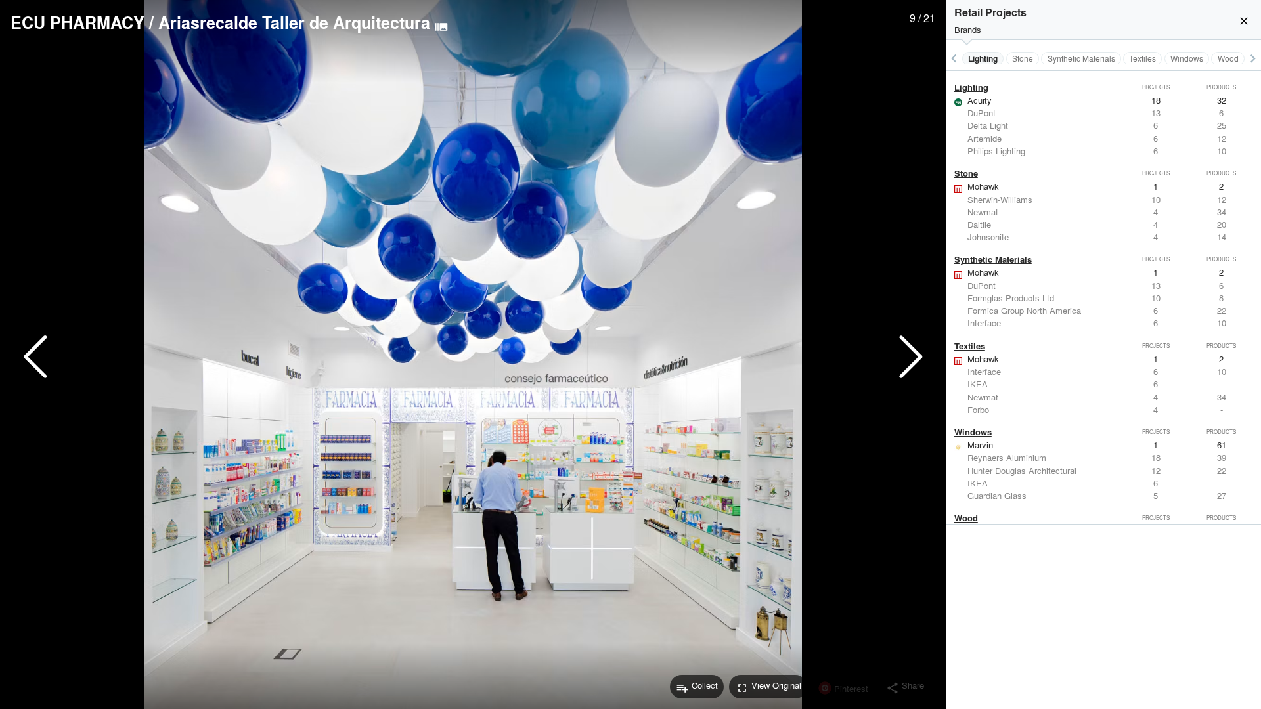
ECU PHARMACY (77, 22)
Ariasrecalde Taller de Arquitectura (294, 22)
